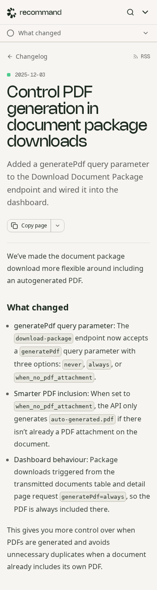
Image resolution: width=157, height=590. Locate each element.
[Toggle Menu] (145, 12)
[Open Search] (130, 12)
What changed (38, 307)
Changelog (32, 56)
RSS (145, 56)
